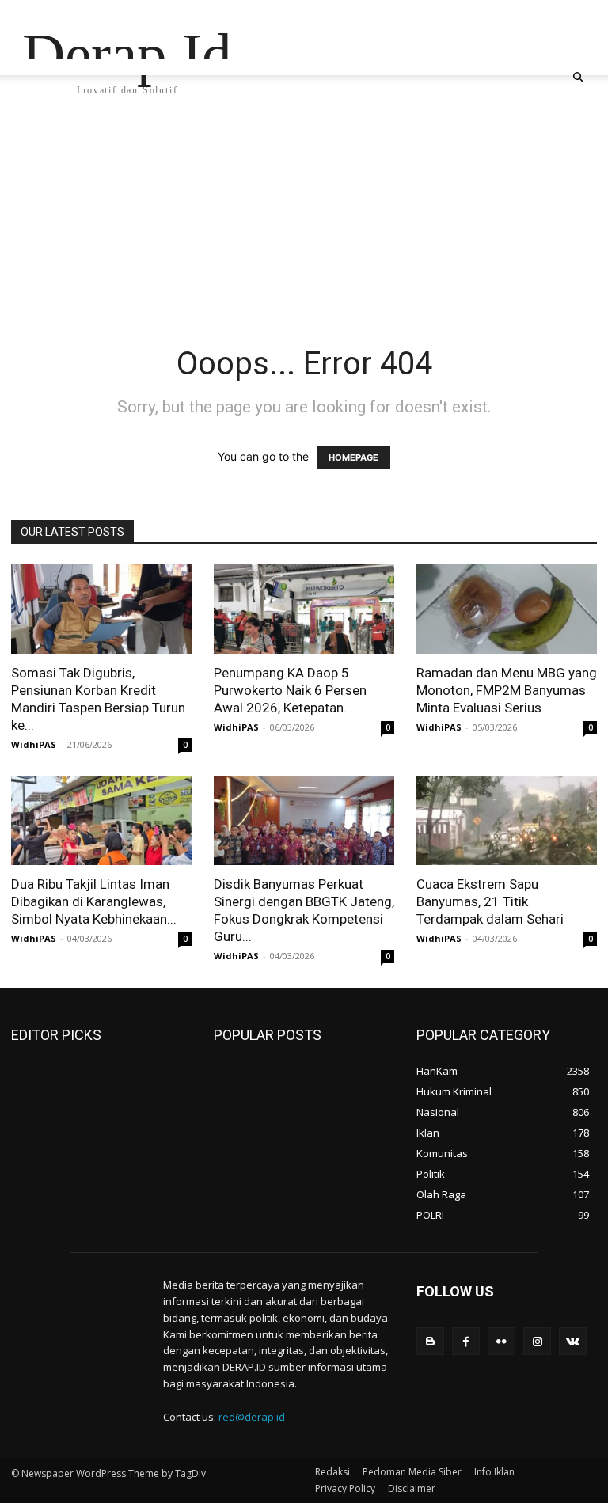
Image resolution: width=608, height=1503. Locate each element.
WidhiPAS (33, 744)
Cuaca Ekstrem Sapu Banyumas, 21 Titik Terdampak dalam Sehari (490, 901)
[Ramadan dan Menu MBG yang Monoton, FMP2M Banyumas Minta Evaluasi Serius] (506, 609)
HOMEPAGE (353, 457)
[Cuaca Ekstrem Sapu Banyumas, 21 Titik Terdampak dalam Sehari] (506, 821)
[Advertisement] (304, 225)
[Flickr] (501, 1341)
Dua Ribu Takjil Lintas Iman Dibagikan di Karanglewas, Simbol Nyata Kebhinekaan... (94, 901)
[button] (578, 77)
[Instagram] (537, 1341)
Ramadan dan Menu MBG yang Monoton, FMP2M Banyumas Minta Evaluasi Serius (506, 690)
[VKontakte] (573, 1341)
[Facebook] (466, 1341)
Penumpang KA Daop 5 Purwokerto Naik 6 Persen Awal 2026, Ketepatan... (290, 690)
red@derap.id (251, 1417)
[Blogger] (430, 1341)
